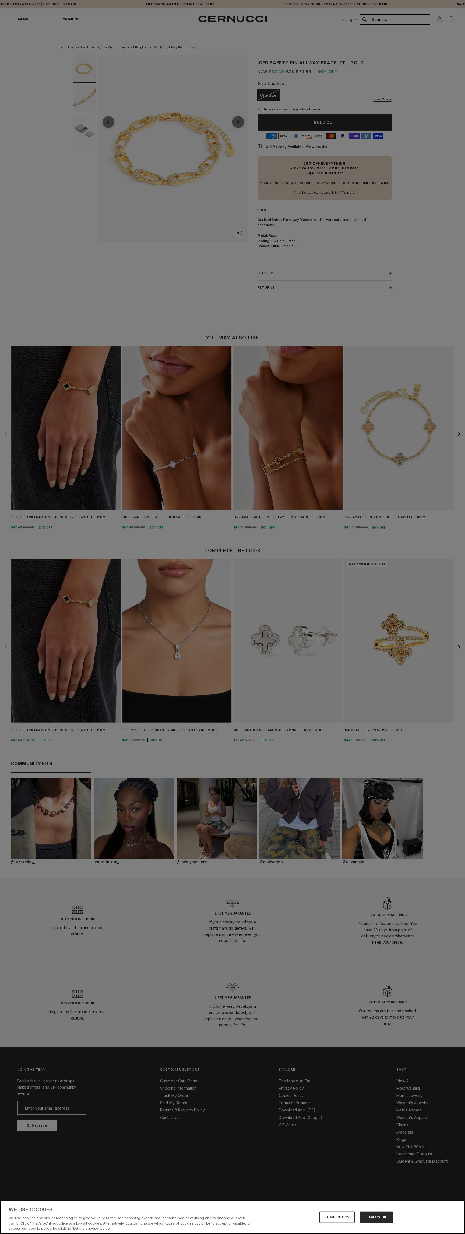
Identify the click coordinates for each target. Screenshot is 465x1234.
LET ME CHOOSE (337, 1217)
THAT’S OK (376, 1217)
